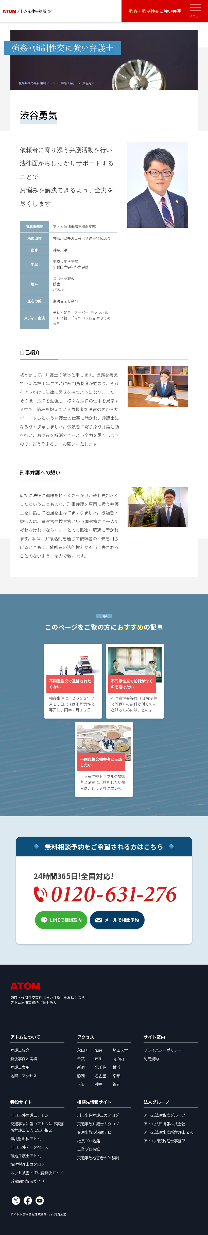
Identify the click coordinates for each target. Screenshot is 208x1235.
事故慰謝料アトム (25, 1138)
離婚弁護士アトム (25, 1155)
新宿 (81, 1067)
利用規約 (151, 1058)
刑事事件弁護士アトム (29, 1115)
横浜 (116, 1067)
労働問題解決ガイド (27, 1181)
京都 (116, 1075)
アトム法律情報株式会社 (164, 1123)
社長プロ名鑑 (88, 1140)
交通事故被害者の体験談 (98, 1157)
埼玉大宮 (120, 1050)
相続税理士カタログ (27, 1164)
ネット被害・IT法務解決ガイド (36, 1172)
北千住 (100, 1067)
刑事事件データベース (29, 1147)
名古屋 (100, 1075)
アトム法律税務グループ (164, 1115)
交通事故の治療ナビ (94, 1132)
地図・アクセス (23, 1075)
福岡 (116, 1084)
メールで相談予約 (122, 920)
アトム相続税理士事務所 (164, 1140)
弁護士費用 (19, 1067)
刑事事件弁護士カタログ (98, 1115)
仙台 (98, 1050)
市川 (98, 1058)
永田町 (83, 1050)
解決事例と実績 (23, 1058)
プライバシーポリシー (163, 1050)
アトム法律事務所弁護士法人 (168, 1132)
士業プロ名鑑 (88, 1149)
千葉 (81, 1058)
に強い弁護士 (157, 11)
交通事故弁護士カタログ (98, 1123)
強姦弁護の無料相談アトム (36, 82)
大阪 (81, 1084)
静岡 (81, 1075)
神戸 (98, 1084)
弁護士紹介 (68, 82)
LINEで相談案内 (66, 920)
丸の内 (118, 1058)
